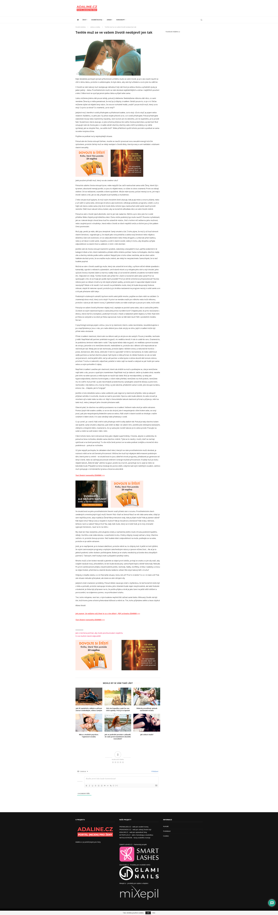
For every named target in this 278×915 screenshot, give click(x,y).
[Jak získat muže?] (146, 723)
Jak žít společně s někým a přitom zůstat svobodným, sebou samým (89, 709)
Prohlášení (166, 831)
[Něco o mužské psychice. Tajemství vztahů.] (88, 723)
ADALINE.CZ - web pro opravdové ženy (133, 832)
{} (113, 785)
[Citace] (104, 785)
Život (85, 20)
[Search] (201, 20)
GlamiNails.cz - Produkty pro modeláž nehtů (134, 865)
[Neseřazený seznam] (101, 785)
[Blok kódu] (107, 785)
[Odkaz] (110, 785)
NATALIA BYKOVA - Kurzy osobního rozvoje (134, 838)
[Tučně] (86, 785)
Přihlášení (154, 771)
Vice (153, 913)
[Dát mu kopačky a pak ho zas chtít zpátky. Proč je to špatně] (117, 696)
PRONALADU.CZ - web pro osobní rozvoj (133, 827)
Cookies (166, 836)
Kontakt (166, 826)
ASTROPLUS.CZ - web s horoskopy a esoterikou (136, 835)
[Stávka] (95, 785)
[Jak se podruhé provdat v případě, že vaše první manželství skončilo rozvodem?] (117, 723)
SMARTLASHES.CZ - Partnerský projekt (133, 844)
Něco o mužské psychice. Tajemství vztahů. (89, 735)
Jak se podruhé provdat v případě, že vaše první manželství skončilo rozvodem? (118, 736)
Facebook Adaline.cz (173, 32)
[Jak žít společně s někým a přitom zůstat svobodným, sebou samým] (88, 696)
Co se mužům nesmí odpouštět (88, 636)
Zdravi (109, 20)
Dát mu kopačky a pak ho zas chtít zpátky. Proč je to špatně (118, 709)
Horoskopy (120, 20)
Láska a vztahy (95, 27)
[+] (116, 785)
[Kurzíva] (89, 785)
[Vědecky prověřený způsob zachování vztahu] (146, 696)
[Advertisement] (163, 8)
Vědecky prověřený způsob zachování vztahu (146, 709)
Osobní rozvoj (96, 20)
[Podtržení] (92, 785)
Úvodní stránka (80, 27)
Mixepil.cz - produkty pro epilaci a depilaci (133, 883)
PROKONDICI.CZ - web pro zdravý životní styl (135, 829)
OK (148, 913)
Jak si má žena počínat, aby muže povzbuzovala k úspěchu (99, 633)
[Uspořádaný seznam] (98, 785)
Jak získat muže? (146, 734)
